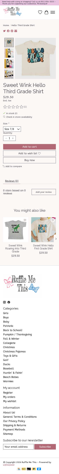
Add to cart (29, 146)
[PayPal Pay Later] (34, 469)
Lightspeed (8, 464)
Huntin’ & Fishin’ (13, 372)
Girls (5, 313)
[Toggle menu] (53, 12)
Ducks (6, 364)
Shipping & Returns (14, 425)
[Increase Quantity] (13, 138)
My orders (9, 396)
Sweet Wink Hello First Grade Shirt (43, 247)
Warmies (8, 381)
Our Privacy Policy (14, 421)
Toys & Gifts (10, 355)
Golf (5, 360)
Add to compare (14, 166)
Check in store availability (19, 117)
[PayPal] (24, 469)
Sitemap (8, 433)
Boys (6, 317)
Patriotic (8, 325)
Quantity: (7, 133)
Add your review (44, 192)
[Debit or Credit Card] (29, 469)
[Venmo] (39, 469)
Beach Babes (11, 377)
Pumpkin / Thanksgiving (17, 334)
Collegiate (9, 343)
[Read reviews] (13, 107)
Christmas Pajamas (14, 351)
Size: (6, 123)
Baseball (8, 368)
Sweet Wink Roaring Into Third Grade (15, 248)
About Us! (9, 412)
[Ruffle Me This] (13, 12)
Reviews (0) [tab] (11, 181)
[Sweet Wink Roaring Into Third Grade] (15, 229)
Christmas (9, 347)
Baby (6, 321)
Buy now (29, 160)
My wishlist (9, 401)
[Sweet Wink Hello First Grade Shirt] (43, 229)
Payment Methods (14, 429)
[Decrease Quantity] (6, 138)
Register (8, 392)
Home (6, 25)
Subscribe (45, 446)
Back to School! (12, 330)
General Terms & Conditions (20, 416)
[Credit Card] (19, 469)
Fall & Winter (11, 338)
